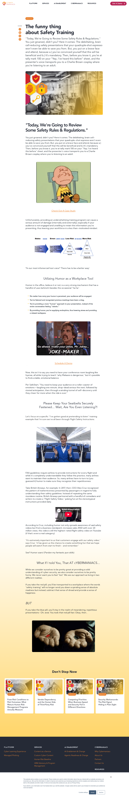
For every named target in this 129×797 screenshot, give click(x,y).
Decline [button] (101, 792)
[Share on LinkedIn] (20, 32)
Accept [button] (92, 792)
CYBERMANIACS (77, 3)
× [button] (111, 776)
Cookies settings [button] (83, 792)
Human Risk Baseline (42, 759)
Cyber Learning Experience (15, 751)
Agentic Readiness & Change (76, 755)
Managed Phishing (11, 755)
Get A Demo (117, 3)
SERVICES (45, 3)
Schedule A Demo (63, 363)
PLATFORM (33, 3)
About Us (98, 755)
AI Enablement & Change (74, 751)
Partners (98, 759)
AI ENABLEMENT (60, 3)
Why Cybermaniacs (102, 751)
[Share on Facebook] (20, 29)
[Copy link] (20, 39)
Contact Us (99, 763)
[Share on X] (20, 36)
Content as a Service (42, 751)
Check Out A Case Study (63, 210)
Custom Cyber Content (43, 755)
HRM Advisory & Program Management (44, 764)
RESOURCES (92, 3)
